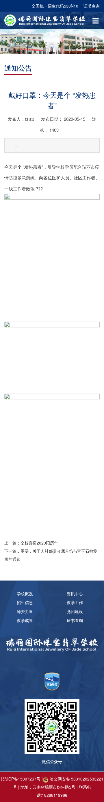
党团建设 (75, 611)
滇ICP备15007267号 (21, 779)
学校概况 (25, 593)
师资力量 (25, 611)
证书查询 (91, 6)
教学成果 (25, 620)
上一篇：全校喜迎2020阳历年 (31, 543)
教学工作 (75, 602)
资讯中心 (75, 593)
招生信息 (25, 602)
